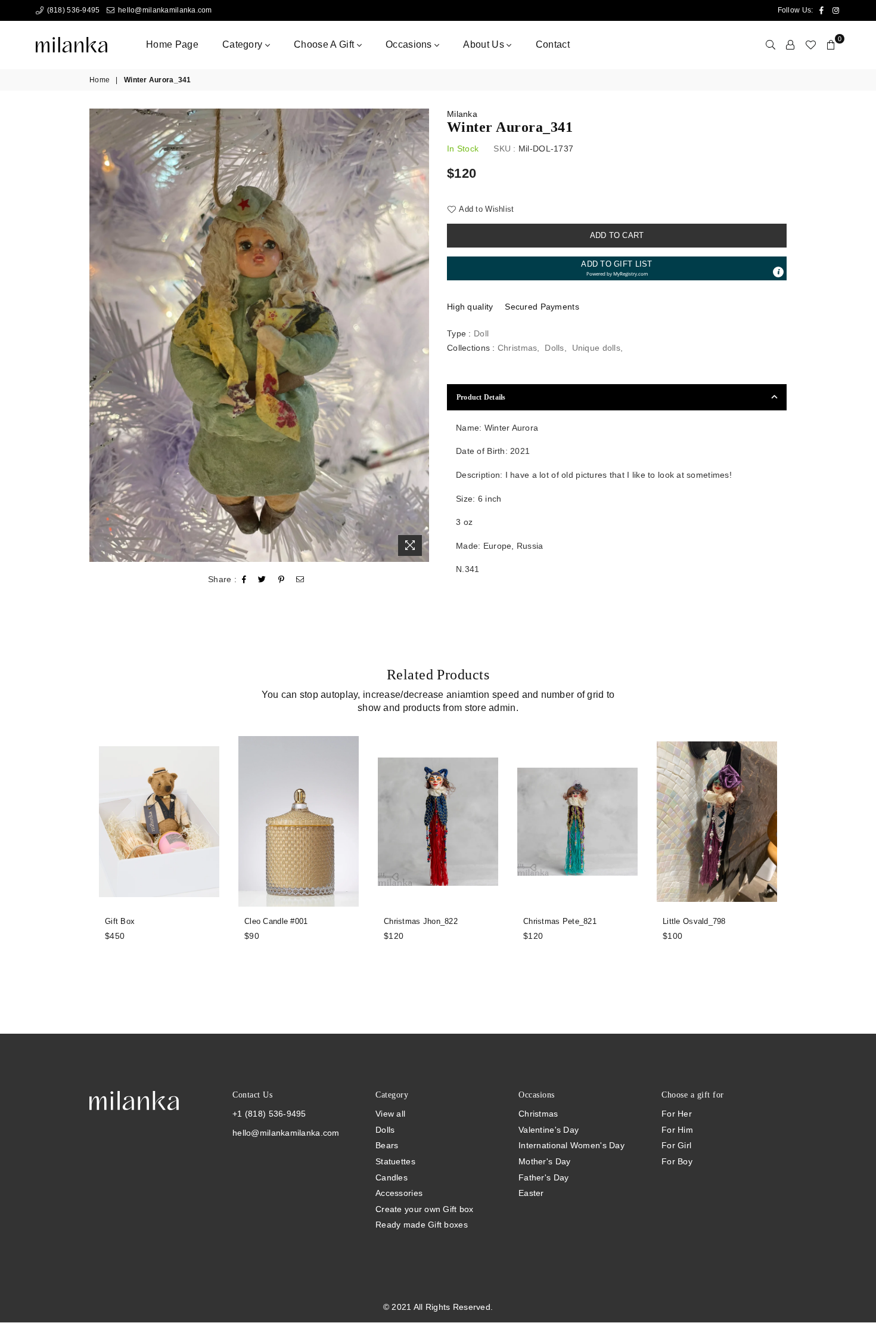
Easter (531, 1193)
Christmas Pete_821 (560, 921)
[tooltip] (778, 272)
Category (243, 44)
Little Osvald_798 (694, 921)
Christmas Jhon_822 (421, 921)
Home (99, 80)
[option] (259, 335)
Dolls (554, 348)
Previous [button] (76, 862)
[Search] (770, 45)
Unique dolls (596, 348)
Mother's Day (544, 1161)
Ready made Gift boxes (421, 1224)
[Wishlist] (810, 45)
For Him (677, 1130)
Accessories (399, 1193)
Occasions (410, 44)
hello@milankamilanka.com (164, 10)
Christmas (518, 348)
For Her (676, 1113)
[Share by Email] (300, 580)
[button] (617, 268)
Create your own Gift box (424, 1209)
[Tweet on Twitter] (262, 580)
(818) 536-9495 (72, 10)
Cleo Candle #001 (275, 921)
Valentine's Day (548, 1130)
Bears (386, 1145)
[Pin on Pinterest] (281, 580)
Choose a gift (325, 44)
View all (390, 1113)
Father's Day (543, 1177)
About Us (485, 44)
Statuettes (395, 1161)
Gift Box (120, 921)
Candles (391, 1177)
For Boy (676, 1161)
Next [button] (800, 862)
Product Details (481, 397)
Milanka (462, 114)
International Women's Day (571, 1145)
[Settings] (790, 45)
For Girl (676, 1145)
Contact (553, 44)
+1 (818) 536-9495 (269, 1113)
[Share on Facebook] (244, 580)
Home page (172, 44)
